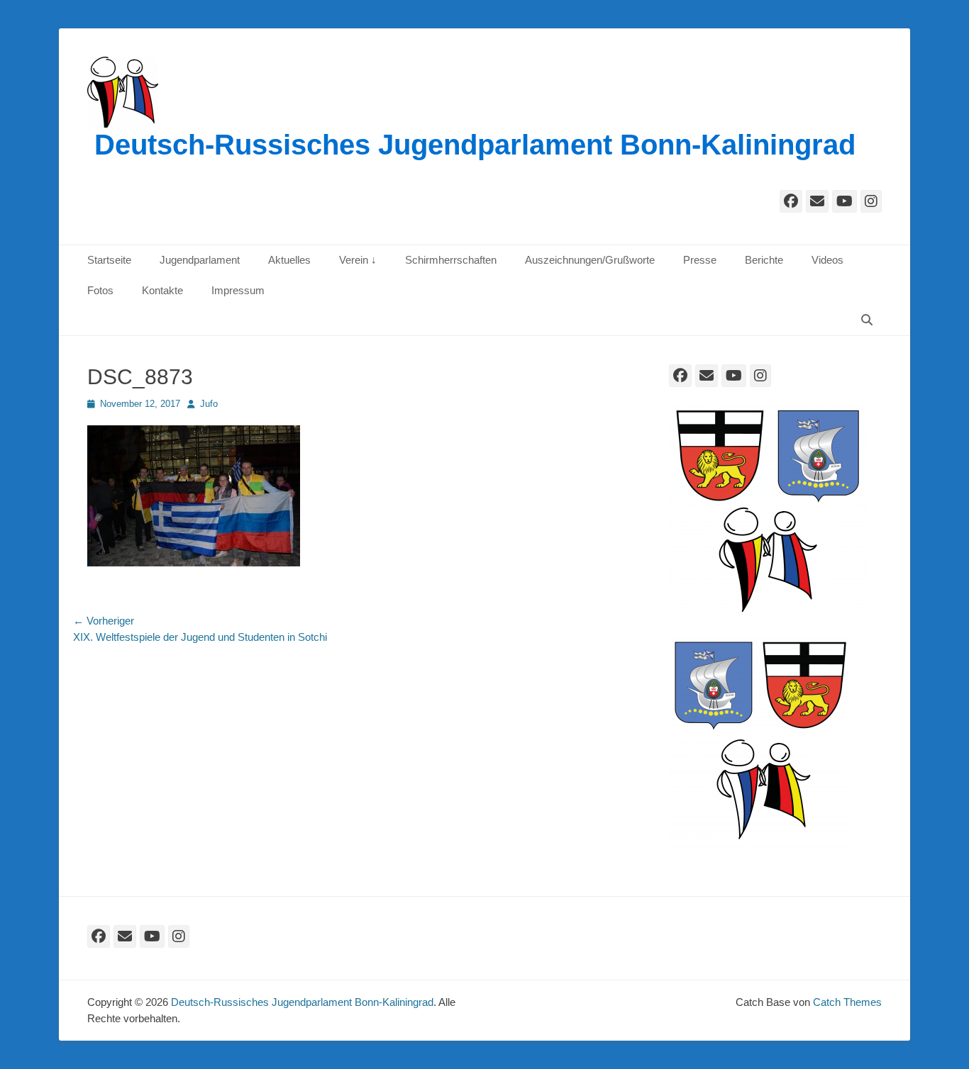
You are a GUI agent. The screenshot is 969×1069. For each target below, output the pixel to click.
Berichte (764, 260)
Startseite (109, 260)
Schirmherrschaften (451, 260)
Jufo (209, 403)
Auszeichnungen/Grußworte (590, 260)
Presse (699, 260)
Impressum (238, 290)
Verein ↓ (358, 260)
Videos (827, 260)
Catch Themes (847, 1002)
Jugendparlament (200, 260)
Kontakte (162, 290)
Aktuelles (289, 260)
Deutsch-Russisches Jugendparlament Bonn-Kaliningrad (475, 144)
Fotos (100, 290)
